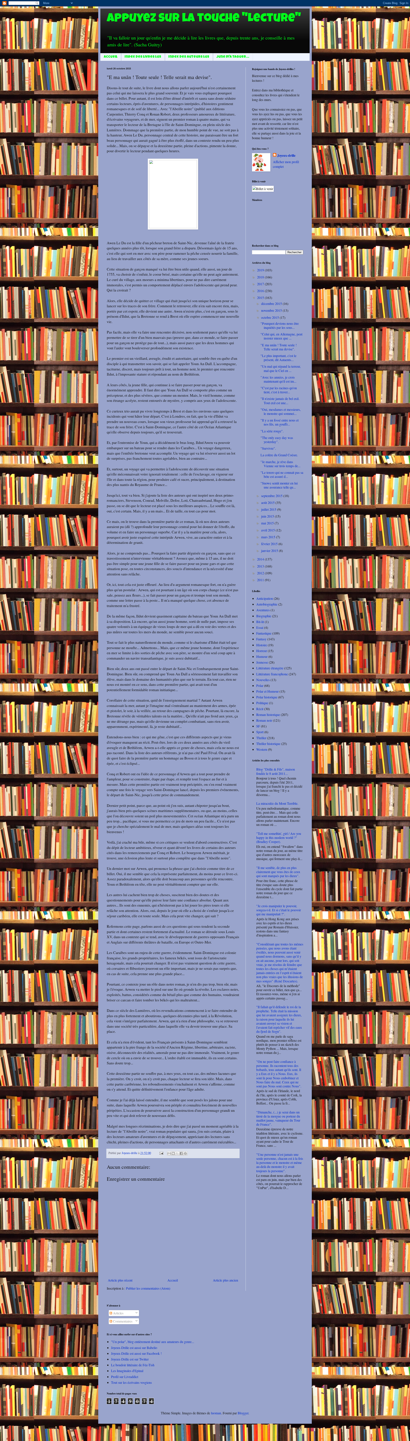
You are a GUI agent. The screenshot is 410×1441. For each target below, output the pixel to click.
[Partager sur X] (177, 1153)
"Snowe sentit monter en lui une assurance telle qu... (279, 485)
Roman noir (264, 720)
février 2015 (269, 543)
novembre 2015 (272, 310)
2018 (261, 277)
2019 (261, 270)
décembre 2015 (272, 303)
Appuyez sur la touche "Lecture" (204, 19)
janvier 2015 (270, 550)
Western (261, 749)
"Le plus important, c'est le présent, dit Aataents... (278, 357)
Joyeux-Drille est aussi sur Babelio (134, 1347)
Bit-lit (260, 621)
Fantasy (261, 639)
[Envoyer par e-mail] (169, 1153)
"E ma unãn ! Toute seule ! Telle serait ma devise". (279, 347)
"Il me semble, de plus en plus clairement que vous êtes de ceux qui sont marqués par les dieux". (278, 871)
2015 (261, 297)
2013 (261, 566)
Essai (259, 627)
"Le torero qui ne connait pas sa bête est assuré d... (282, 474)
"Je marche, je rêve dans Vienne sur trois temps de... (280, 463)
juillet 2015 (269, 509)
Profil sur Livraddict (124, 1376)
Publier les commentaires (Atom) (148, 1288)
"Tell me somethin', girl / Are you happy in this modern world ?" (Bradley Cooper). (278, 837)
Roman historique (268, 714)
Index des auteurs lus (188, 57)
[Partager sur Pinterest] (185, 1153)
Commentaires (122, 1321)
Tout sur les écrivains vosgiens (131, 1382)
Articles (117, 1313)
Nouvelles (263, 679)
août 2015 (268, 502)
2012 (261, 573)
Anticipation (264, 598)
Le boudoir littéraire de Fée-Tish (132, 1365)
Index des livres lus (143, 57)
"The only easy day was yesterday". (277, 439)
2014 (261, 559)
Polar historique (266, 697)
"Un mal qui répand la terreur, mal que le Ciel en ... (281, 368)
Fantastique (263, 633)
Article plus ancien (225, 1280)
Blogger (243, 1413)
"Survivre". (268, 448)
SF (258, 726)
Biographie (263, 616)
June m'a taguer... (233, 57)
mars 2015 (268, 537)
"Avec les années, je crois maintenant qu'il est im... (278, 379)
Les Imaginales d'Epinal (127, 1370)
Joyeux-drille (286, 155)
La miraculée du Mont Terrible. (277, 803)
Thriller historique (268, 743)
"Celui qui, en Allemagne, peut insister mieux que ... (281, 336)
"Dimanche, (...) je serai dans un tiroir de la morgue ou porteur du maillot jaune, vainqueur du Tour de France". (278, 1118)
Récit (259, 709)
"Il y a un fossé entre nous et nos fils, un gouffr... (280, 422)
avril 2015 (268, 530)
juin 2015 (268, 516)
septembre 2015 (272, 495)
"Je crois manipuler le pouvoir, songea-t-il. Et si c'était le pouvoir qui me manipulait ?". (278, 910)
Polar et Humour (267, 691)
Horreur (261, 650)
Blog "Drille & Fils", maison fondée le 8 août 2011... (275, 771)
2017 (261, 284)
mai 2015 (268, 523)
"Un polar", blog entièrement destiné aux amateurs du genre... (152, 1341)
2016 (261, 290)
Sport (260, 732)
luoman (216, 1413)
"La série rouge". (272, 431)
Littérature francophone (272, 674)
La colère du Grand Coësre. (279, 455)
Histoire (261, 645)
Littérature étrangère (269, 668)
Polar (259, 685)
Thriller (261, 738)
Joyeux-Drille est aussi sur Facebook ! (136, 1353)
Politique (262, 703)
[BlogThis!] (173, 1153)
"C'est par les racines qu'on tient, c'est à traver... (279, 390)
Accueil (110, 57)
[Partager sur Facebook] (181, 1153)
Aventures (263, 610)
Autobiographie (266, 604)
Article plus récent (120, 1280)
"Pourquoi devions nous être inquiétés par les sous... (280, 325)
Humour (262, 656)
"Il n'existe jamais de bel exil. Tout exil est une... (280, 400)
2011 (261, 580)
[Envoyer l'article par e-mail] (161, 1153)
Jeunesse (262, 662)
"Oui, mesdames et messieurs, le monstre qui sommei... (281, 411)
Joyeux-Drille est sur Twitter (130, 1359)
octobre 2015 (270, 317)
